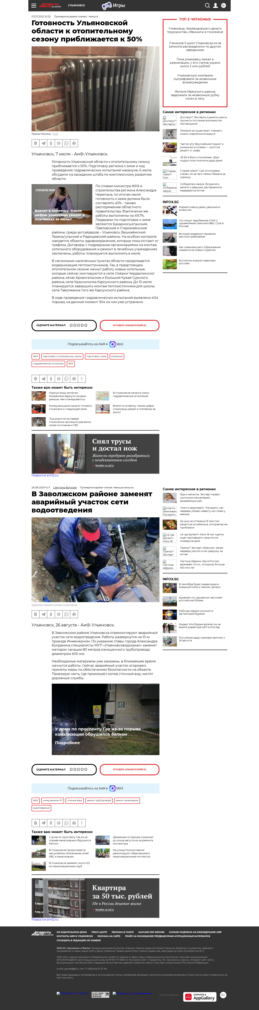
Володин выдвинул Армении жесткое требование (197, 235)
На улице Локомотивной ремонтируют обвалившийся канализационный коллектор (131, 853)
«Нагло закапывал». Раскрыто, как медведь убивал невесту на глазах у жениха (202, 511)
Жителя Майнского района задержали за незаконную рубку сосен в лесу (195, 95)
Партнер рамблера (169, 995)
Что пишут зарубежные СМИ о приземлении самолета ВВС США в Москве (201, 223)
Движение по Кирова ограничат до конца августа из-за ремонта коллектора (133, 840)
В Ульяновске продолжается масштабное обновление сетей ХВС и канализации (69, 853)
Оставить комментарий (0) (129, 325)
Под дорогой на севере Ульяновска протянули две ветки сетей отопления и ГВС (70, 422)
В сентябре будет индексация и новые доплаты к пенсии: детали (199, 586)
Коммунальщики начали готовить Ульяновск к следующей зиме (70, 407)
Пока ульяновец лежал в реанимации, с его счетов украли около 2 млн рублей (195, 63)
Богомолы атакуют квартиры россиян (197, 262)
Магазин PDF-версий (151, 932)
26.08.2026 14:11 (41, 487)
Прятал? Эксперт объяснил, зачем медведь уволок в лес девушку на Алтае (201, 551)
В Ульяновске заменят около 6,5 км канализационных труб (69, 864)
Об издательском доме (72, 932)
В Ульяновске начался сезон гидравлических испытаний (131, 394)
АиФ (55, 133)
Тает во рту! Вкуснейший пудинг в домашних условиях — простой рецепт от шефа (201, 147)
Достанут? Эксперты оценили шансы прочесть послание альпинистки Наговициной (203, 120)
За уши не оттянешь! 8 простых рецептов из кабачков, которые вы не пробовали (203, 524)
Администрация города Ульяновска (54, 604)
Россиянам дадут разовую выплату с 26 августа (202, 639)
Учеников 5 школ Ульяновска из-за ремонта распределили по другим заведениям (195, 46)
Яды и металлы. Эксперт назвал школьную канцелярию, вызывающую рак (200, 497)
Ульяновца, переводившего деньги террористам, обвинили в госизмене (195, 30)
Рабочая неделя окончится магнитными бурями (196, 612)
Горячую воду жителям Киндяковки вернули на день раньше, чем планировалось (67, 396)
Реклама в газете (123, 932)
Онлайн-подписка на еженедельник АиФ (195, 932)
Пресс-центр (99, 932)
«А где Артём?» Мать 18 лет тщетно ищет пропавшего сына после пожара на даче (202, 537)
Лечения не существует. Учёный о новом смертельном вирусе (201, 132)
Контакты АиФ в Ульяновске (75, 936)
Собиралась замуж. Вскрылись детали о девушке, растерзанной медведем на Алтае (201, 187)
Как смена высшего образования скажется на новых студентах (200, 248)
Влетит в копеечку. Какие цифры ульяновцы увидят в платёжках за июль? (134, 409)
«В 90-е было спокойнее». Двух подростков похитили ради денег (201, 159)
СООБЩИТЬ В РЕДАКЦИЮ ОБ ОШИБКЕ (79, 940)
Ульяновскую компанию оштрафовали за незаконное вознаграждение (195, 79)
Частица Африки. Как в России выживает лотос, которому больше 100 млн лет (202, 564)
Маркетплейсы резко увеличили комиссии (199, 208)
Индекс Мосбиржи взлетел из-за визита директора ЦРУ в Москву (200, 626)
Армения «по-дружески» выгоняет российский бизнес (200, 599)
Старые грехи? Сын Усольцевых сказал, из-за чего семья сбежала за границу (202, 174)
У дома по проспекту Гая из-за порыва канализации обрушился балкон (98, 732)
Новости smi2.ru (45, 475)
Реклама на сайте (109, 936)
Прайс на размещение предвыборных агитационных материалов (167, 936)
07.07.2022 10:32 (41, 16)
